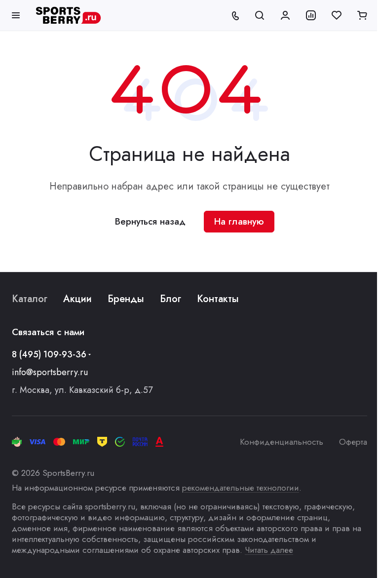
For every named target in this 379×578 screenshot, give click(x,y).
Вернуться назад (150, 221)
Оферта (353, 442)
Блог (170, 299)
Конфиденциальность (281, 442)
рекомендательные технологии (240, 488)
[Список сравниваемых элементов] (311, 15)
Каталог (29, 299)
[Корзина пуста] (362, 15)
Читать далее (269, 549)
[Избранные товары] (336, 15)
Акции (77, 299)
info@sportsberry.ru (50, 372)
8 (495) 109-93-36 (49, 354)
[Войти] (285, 15)
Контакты (218, 299)
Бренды (126, 299)
